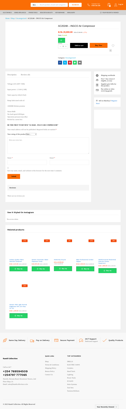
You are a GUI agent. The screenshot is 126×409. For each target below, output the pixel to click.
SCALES (70, 381)
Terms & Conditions (52, 365)
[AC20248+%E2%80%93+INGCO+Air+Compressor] (65, 63)
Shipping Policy (50, 368)
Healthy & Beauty (46, 12)
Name (10, 158)
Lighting (70, 375)
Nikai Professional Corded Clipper (84, 260)
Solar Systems (72, 384)
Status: (60, 35)
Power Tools (33, 12)
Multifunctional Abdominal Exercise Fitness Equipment (107, 261)
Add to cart (79, 45)
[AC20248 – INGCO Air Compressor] (60, 63)
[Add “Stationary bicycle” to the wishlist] (64, 255)
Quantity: (60, 43)
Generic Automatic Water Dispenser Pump (40, 260)
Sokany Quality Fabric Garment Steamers (16, 260)
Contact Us (49, 375)
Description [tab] (12, 75)
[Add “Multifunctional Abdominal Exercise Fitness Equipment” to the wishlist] (109, 255)
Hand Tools (71, 371)
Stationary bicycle (60, 259)
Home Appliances (20, 12)
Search (75, 5)
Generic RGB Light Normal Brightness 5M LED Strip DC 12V (18, 306)
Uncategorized (70, 58)
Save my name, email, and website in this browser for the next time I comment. (34, 171)
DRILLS (70, 361)
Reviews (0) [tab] (25, 75)
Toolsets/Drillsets (73, 391)
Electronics (7, 12)
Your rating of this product (16, 134)
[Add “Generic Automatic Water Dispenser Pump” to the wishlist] (42, 255)
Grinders (70, 368)
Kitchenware (60, 12)
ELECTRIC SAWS (73, 365)
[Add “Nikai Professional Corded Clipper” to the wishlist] (87, 255)
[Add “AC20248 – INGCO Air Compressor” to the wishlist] (113, 46)
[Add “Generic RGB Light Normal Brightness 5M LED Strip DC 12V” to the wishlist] (20, 300)
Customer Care (96, 4)
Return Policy (50, 371)
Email (52, 158)
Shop (47, 361)
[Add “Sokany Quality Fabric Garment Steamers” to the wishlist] (20, 255)
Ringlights (71, 12)
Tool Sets (70, 388)
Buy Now (98, 45)
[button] (61, 40)
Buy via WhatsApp (18, 269)
